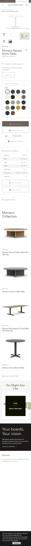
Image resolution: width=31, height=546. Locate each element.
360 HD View (23, 36)
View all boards (8, 446)
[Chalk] (7, 97)
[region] (15, 405)
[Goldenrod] (18, 108)
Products (4, 9)
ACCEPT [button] (16, 543)
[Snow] (7, 92)
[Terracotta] (13, 113)
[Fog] (13, 102)
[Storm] (13, 92)
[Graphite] (18, 92)
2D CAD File (17, 183)
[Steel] (23, 92)
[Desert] (18, 102)
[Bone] (18, 97)
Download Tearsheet (16, 136)
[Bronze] (7, 102)
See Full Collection (10, 376)
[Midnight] (23, 102)
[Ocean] (7, 113)
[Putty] (7, 108)
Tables (10, 9)
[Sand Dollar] (23, 97)
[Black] (13, 97)
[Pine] (13, 108)
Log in (8, 75)
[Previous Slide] (29, 408)
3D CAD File (17, 190)
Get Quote (16, 124)
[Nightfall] (23, 108)
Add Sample (17, 130)
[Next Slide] (29, 404)
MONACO (5, 46)
